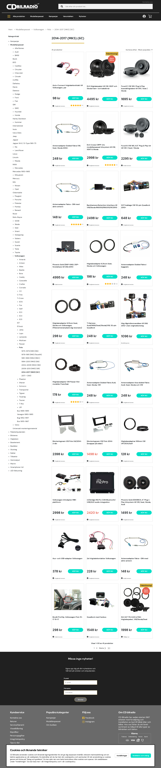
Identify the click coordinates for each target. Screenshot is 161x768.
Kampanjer (53, 16)
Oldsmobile (17, 192)
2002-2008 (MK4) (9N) (31, 365)
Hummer (18, 122)
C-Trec (20, 295)
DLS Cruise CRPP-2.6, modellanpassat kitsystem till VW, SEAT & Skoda (101, 147)
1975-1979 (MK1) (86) (29, 351)
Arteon (22, 263)
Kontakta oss (147, 2)
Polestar (18, 203)
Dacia (15, 87)
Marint (13, 464)
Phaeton (22, 379)
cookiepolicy (70, 761)
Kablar (13, 453)
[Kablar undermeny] (10, 453)
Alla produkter (19, 16)
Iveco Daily (17, 133)
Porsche (18, 199)
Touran (22, 400)
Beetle (21, 270)
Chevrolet (19, 73)
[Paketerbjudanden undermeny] (10, 432)
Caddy (22, 277)
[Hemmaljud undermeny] (10, 460)
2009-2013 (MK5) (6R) (30, 368)
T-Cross (20, 298)
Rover (15, 214)
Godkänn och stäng (141, 755)
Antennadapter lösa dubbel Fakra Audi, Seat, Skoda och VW (135, 383)
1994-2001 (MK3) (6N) (30, 361)
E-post (66, 678)
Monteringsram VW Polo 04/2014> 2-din (67, 442)
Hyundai (18, 112)
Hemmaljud (15, 460)
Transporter (24, 390)
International (18, 126)
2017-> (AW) (26, 375)
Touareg (22, 397)
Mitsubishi (19, 175)
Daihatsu (16, 83)
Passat (22, 344)
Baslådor (14, 446)
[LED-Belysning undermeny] (10, 471)
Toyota (17, 252)
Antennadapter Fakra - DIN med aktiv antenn (66, 205)
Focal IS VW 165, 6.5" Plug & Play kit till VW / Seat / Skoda (136, 147)
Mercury (16, 178)
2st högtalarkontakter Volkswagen (101, 558)
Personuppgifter (17, 735)
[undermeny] (14, 48)
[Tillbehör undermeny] (10, 456)
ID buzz (20, 326)
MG (14, 182)
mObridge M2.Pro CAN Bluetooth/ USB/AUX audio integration (101, 501)
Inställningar (122, 755)
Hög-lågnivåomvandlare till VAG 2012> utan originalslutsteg (134, 324)
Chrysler (18, 69)
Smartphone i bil (17, 467)
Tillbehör (13, 456)
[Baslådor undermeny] (10, 446)
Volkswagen (38, 29)
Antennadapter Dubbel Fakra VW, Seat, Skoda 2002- (67, 147)
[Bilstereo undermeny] (10, 435)
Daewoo (16, 90)
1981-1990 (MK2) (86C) (30, 358)
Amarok (22, 259)
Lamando (23, 337)
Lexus (15, 154)
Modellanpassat (37, 16)
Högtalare (14, 439)
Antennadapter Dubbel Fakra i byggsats (133, 265)
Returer (13, 721)
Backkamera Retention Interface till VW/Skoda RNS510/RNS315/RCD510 (102, 206)
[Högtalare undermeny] (10, 439)
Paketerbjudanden (17, 432)
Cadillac (18, 66)
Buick (15, 59)
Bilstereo (14, 435)
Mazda (17, 161)
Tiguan (22, 393)
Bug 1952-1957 (23, 418)
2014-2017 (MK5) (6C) (64, 29)
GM (14, 104)
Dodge (17, 94)
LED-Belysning (16, 471)
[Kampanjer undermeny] (10, 41)
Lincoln (15, 157)
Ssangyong (19, 235)
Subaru (17, 238)
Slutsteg (13, 449)
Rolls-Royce (17, 217)
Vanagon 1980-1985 (25, 414)
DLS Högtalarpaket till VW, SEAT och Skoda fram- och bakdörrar (102, 87)
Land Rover (19, 150)
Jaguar (15, 140)
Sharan (22, 382)
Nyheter (82, 16)
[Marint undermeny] (10, 464)
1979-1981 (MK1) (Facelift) (31, 354)
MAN (15, 164)
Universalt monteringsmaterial (25, 428)
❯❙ (109, 648)
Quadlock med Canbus (96, 617)
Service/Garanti (17, 725)
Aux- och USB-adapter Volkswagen (67, 558)
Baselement (15, 442)
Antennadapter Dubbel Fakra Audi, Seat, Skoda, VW (101, 383)
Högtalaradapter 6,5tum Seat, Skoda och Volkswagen (99, 265)
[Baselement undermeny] (10, 442)
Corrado (22, 287)
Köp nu (110, 99)
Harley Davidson (19, 119)
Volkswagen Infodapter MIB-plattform (64, 501)
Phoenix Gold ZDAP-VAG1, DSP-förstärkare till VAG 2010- (66, 265)
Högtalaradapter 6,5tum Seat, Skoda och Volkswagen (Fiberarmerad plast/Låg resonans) (67, 325)
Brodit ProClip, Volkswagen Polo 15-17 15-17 (67, 618)
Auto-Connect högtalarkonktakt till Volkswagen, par (68, 86)
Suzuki (17, 242)
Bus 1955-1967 (23, 421)
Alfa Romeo (19, 48)
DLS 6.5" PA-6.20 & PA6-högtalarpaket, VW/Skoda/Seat (134, 618)
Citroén (18, 76)
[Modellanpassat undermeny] (10, 45)
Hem (10, 29)
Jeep (15, 136)
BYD (14, 62)
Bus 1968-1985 (23, 411)
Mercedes (19, 168)
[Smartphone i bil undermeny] (10, 467)
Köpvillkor (14, 732)
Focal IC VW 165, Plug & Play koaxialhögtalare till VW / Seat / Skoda (134, 88)
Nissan (17, 185)
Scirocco (22, 386)
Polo (49, 29)
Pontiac (18, 207)
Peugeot (18, 196)
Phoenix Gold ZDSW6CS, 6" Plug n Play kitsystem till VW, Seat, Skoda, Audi (136, 502)
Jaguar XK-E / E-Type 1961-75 (24, 143)
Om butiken (51, 725)
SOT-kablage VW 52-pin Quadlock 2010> (135, 206)
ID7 (18, 323)
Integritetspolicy (17, 739)
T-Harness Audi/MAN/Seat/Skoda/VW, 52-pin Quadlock (101, 325)
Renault (18, 210)
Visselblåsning (16, 728)
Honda (17, 115)
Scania (17, 245)
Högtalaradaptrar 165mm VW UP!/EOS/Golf (133, 442)
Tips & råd (14, 743)
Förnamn (67, 688)
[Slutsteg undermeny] (10, 449)
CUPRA (15, 80)
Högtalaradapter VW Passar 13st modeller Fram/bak (66, 383)
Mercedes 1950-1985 (21, 171)
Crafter (22, 284)
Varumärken (68, 16)
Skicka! (80, 699)
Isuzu (15, 129)
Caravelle (23, 280)
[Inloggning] (144, 16)
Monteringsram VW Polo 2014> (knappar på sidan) (100, 442)
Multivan (22, 340)
